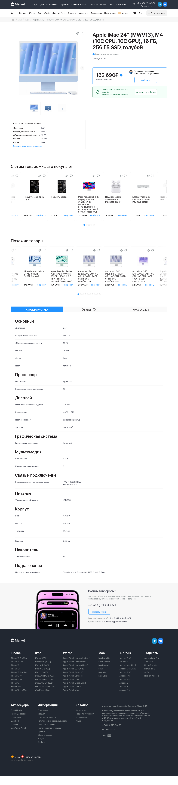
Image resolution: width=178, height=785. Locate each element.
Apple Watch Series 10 (73, 672)
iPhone (32, 13)
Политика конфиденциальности (52, 721)
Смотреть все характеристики (27, 146)
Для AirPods (16, 710)
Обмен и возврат (79, 4)
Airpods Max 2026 (127, 669)
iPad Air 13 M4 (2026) (45, 686)
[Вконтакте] (165, 4)
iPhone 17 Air (16, 679)
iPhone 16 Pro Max (19, 690)
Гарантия (65, 4)
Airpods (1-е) (125, 690)
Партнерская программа (49, 728)
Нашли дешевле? (104, 79)
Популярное (110, 13)
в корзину (68, 215)
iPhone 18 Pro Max (19, 658)
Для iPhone (16, 717)
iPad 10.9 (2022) (42, 669)
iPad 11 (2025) (41, 672)
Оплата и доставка (46, 724)
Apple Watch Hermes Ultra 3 (75, 665)
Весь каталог (82, 710)
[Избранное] (141, 13)
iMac (101, 669)
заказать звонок (99, 612)
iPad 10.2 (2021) (42, 665)
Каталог (23, 13)
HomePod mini (150, 665)
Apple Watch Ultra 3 (72, 686)
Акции (125, 13)
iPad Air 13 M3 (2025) (44, 683)
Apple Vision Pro (151, 658)
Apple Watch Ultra (71, 690)
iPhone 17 (15, 683)
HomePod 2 (149, 669)
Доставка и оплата (49, 4)
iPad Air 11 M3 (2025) (44, 676)
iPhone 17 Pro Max (19, 672)
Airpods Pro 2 (125, 672)
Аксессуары (96, 13)
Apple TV (148, 661)
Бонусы (103, 4)
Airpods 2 (123, 686)
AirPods (61, 13)
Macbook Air (104, 665)
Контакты (121, 4)
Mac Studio (104, 676)
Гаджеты (72, 13)
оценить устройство (146, 92)
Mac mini (102, 672)
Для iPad (15, 721)
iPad (39, 13)
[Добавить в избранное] (83, 33)
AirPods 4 (123, 661)
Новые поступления (85, 714)
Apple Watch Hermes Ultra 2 (75, 661)
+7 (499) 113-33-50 (146, 3)
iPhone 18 (15, 665)
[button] (84, 225)
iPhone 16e (16, 686)
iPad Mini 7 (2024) (43, 690)
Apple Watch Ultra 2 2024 (74, 683)
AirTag (147, 672)
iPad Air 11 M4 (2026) (44, 679)
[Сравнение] (134, 13)
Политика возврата (47, 717)
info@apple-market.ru (120, 618)
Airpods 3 (123, 683)
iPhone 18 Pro (17, 661)
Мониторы (83, 13)
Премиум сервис (18, 714)
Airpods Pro (124, 676)
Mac (54, 13)
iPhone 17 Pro (17, 676)
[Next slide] (82, 68)
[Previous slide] (14, 68)
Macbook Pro (104, 661)
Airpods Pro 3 (125, 658)
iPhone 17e (15, 669)
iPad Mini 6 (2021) (43, 661)
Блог (112, 4)
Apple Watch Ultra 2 (72, 679)
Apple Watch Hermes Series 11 (76, 658)
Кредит (34, 4)
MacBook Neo (105, 658)
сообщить (146, 80)
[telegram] (160, 4)
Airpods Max (125, 679)
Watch (47, 13)
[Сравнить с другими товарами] (77, 33)
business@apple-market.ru (114, 621)
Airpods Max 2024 (127, 665)
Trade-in (94, 4)
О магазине (43, 710)
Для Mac (15, 724)
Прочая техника (151, 676)
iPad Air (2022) (41, 658)
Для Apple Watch (18, 728)
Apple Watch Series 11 (73, 676)
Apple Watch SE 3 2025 (73, 669)
